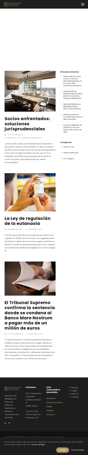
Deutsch (75, 393)
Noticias (49, 410)
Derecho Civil (14, 138)
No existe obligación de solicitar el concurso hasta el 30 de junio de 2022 (72, 128)
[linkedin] (5, 423)
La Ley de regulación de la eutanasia (28, 220)
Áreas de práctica (54, 402)
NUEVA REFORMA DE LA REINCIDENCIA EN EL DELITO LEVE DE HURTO (72, 106)
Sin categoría (68, 158)
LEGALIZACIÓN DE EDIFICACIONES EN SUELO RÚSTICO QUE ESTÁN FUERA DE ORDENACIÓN (72, 94)
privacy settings (38, 444)
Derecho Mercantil (32, 138)
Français (75, 397)
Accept (62, 450)
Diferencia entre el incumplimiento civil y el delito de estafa (73, 116)
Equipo (49, 406)
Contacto (50, 414)
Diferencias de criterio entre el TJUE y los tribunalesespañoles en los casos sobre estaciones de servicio (72, 81)
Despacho (51, 398)
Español (74, 387)
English (74, 390)
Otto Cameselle (15, 135)
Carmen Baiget (14, 229)
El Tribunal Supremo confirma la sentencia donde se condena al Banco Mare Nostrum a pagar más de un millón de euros (30, 315)
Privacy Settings (77, 450)
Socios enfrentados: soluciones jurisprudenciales (27, 124)
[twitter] (9, 423)
